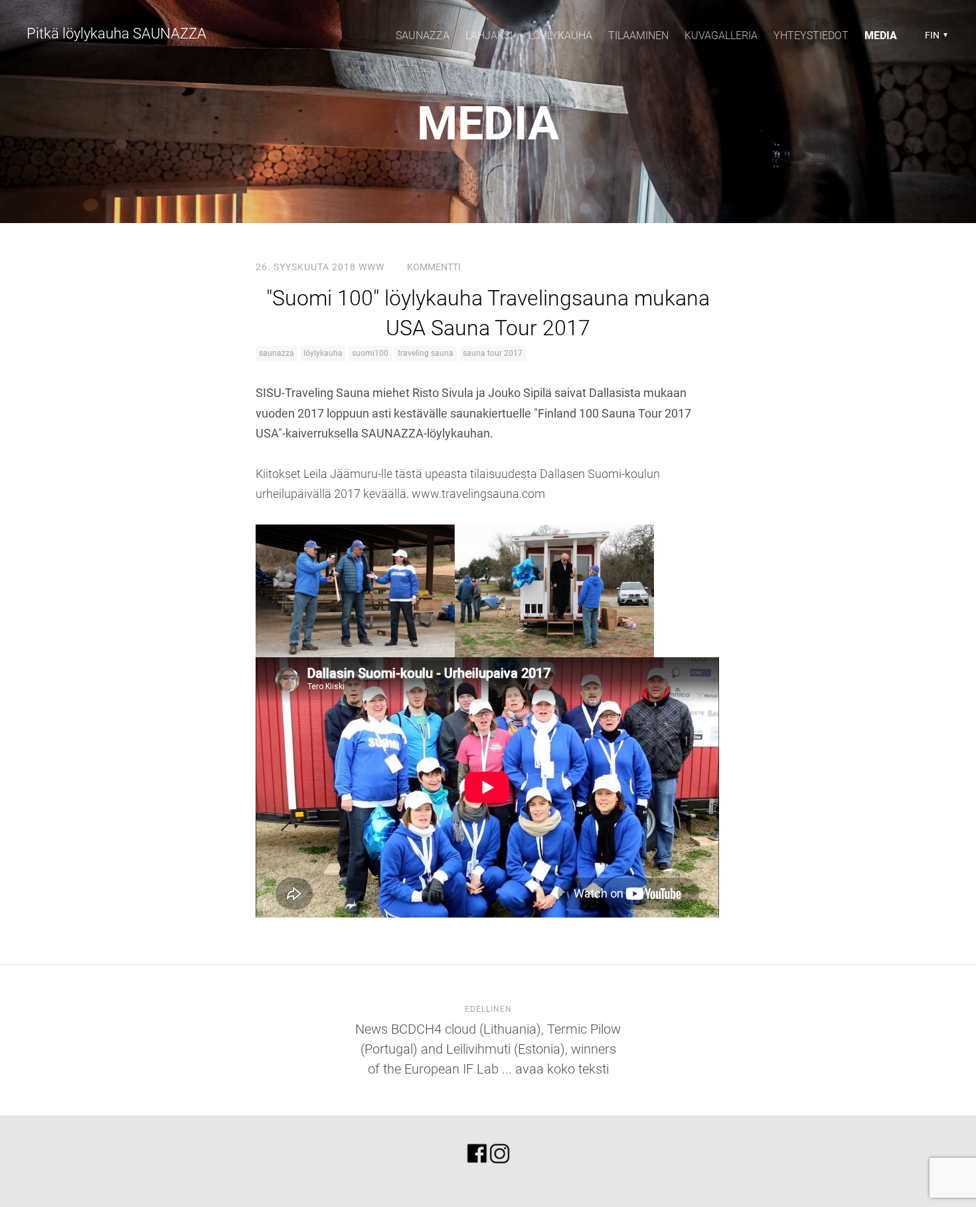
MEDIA (880, 35)
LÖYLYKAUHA (560, 35)
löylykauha (323, 353)
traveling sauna (425, 353)
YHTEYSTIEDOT (811, 35)
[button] (934, 35)
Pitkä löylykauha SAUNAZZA (116, 33)
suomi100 (370, 353)
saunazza (276, 353)
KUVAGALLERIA (721, 35)
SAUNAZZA (422, 35)
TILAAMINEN (638, 35)
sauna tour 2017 (493, 353)
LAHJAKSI (489, 35)
